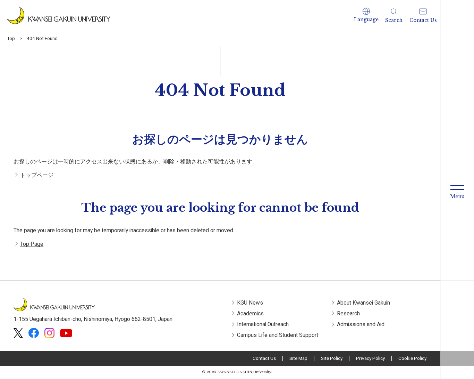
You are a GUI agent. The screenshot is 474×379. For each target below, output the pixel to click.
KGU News (250, 303)
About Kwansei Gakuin (363, 303)
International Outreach (263, 324)
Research (348, 314)
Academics (250, 314)
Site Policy (331, 358)
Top (11, 38)
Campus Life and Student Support (277, 335)
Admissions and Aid (360, 324)
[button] (366, 15)
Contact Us (264, 358)
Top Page (31, 244)
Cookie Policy (412, 358)
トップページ (36, 175)
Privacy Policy (370, 358)
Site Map (298, 358)
